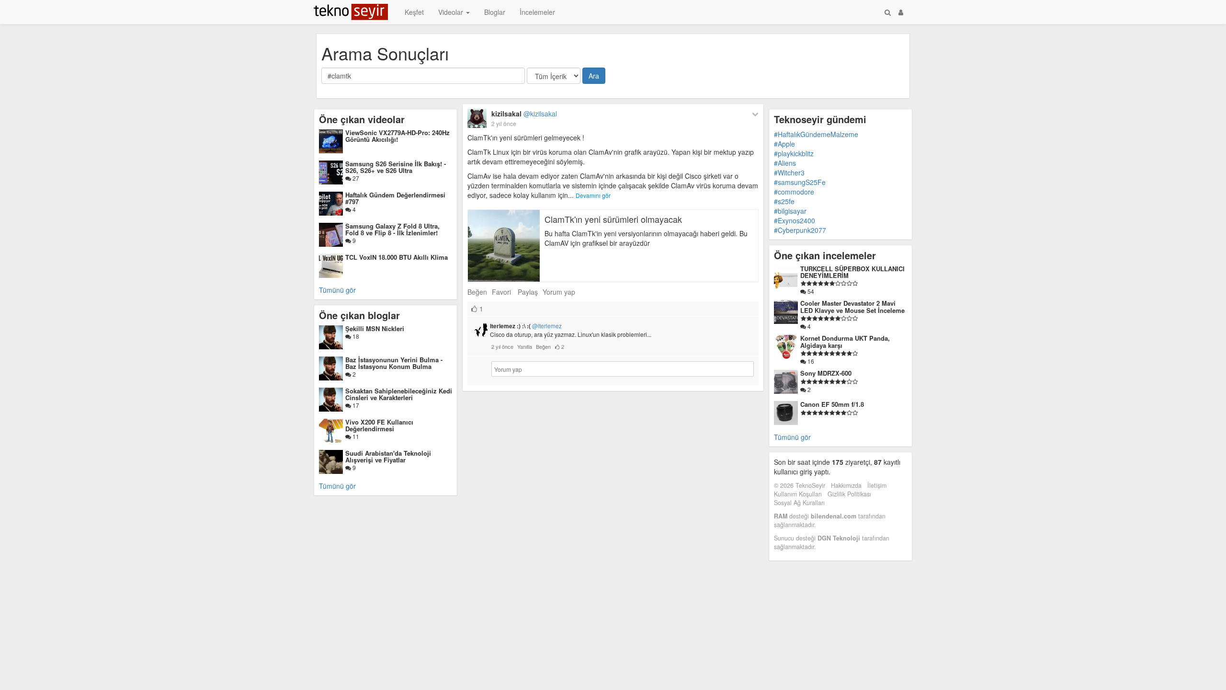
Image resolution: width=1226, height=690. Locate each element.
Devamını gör (593, 195)
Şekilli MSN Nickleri (374, 328)
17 (355, 405)
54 (810, 291)
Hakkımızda (846, 485)
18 (355, 336)
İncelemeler (537, 12)
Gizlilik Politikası (849, 494)
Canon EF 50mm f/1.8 (832, 404)
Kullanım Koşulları (798, 494)
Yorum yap (559, 292)
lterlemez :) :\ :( (526, 326)
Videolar (451, 12)
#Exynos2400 (794, 220)
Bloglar (494, 12)
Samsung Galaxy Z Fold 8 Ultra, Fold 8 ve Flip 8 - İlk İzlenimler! (392, 229)
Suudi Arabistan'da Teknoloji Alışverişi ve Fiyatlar (388, 456)
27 (355, 178)
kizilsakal (524, 113)
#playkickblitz (794, 153)
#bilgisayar (790, 211)
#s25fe (784, 201)
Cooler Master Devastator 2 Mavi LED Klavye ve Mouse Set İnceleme (852, 306)
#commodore (794, 191)
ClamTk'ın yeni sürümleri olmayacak (613, 219)
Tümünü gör (337, 290)
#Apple (784, 144)
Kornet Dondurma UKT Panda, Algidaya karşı (845, 341)
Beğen (477, 292)
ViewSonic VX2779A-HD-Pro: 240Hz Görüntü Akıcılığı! (397, 136)
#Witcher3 (789, 172)
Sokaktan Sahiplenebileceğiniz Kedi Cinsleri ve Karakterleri (398, 394)
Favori (501, 292)
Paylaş (528, 292)
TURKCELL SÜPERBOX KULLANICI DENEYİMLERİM (852, 272)
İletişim (876, 485)
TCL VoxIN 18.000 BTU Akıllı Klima (396, 257)
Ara (594, 75)
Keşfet (414, 12)
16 (810, 361)
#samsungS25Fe (800, 182)
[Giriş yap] (901, 12)
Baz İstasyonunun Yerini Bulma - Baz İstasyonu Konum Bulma (394, 363)
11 (355, 436)
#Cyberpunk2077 (800, 230)
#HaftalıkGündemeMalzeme (816, 134)
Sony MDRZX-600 (825, 373)
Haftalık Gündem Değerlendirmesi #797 (395, 198)
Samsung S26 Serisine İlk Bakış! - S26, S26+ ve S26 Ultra (395, 167)
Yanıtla (524, 346)
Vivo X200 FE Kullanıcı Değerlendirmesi (379, 425)
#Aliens (785, 163)
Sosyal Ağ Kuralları (799, 502)
